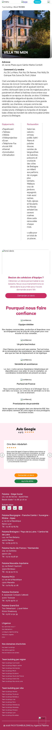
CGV (3, 637)
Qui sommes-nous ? (8, 626)
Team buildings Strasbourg (11, 705)
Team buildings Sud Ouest (10, 663)
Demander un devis (26, 295)
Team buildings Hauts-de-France (13, 676)
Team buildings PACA (9, 671)
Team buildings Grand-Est (10, 679)
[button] (2, 455)
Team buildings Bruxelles (10, 715)
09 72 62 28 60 (27, 481)
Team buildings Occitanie (10, 673)
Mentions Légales (8, 634)
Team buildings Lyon (9, 712)
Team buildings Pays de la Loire (12, 681)
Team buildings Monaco (10, 710)
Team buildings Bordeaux (10, 697)
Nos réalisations (7, 629)
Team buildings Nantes (9, 691)
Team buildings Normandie (11, 668)
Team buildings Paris (9, 702)
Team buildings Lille (8, 699)
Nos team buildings (8, 647)
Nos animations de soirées (10, 652)
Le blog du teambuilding (10, 632)
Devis (37, 2)
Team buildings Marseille (10, 707)
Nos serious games (8, 650)
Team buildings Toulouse (10, 694)
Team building (7, 7)
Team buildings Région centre (12, 665)
